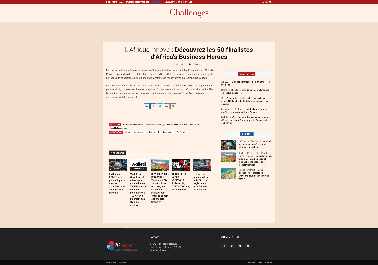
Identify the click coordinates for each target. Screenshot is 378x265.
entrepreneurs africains (177, 124)
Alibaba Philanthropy (155, 124)
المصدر (121, 2)
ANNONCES (156, 2)
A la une (246, 134)
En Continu (247, 74)
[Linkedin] (262, 2)
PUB (180, 2)
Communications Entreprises (137, 169)
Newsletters (251, 262)
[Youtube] (270, 2)
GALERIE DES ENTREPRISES (137, 2)
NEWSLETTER (171, 2)
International (168, 132)
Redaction (177, 170)
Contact (268, 262)
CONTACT (187, 2)
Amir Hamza (114, 170)
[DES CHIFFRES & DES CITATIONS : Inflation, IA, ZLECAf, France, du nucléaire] (181, 165)
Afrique (128, 132)
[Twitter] (266, 2)
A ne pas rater (117, 153)
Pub (261, 262)
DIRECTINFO (111, 2)
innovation (194, 124)
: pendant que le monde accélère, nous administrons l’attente (254, 144)
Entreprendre (155, 132)
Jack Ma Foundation (118, 128)
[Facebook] (259, 2)
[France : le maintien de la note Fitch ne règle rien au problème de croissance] (202, 165)
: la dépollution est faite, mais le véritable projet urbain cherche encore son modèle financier (255, 159)
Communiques (199, 64)
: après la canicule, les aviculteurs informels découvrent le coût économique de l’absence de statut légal (246, 120)
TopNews (181, 132)
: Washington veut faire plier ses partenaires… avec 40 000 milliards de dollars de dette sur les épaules (245, 101)
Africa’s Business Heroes (133, 124)
